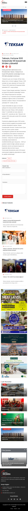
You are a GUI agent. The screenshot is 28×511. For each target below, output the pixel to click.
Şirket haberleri (12, 30)
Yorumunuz (4, 182)
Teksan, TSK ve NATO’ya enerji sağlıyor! (13, 277)
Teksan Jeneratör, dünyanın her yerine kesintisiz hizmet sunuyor (13, 249)
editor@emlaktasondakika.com (8, 492)
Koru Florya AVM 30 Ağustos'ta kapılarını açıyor (12, 423)
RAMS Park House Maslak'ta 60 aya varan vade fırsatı (13, 438)
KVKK (19, 508)
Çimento (5, 399)
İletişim (15, 508)
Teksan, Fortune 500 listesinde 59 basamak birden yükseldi (11, 221)
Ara (26, 7)
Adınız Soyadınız (6, 167)
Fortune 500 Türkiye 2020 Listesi (9, 160)
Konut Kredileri (7, 429)
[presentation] (13, 26)
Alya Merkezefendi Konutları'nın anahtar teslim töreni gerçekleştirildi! (12, 464)
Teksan (9, 158)
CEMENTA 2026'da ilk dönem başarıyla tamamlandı (12, 408)
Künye (11, 508)
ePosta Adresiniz (6, 174)
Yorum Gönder (7, 196)
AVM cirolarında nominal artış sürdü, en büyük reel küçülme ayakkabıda (14, 20)
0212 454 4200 (5, 490)
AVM (4, 10)
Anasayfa (5, 30)
